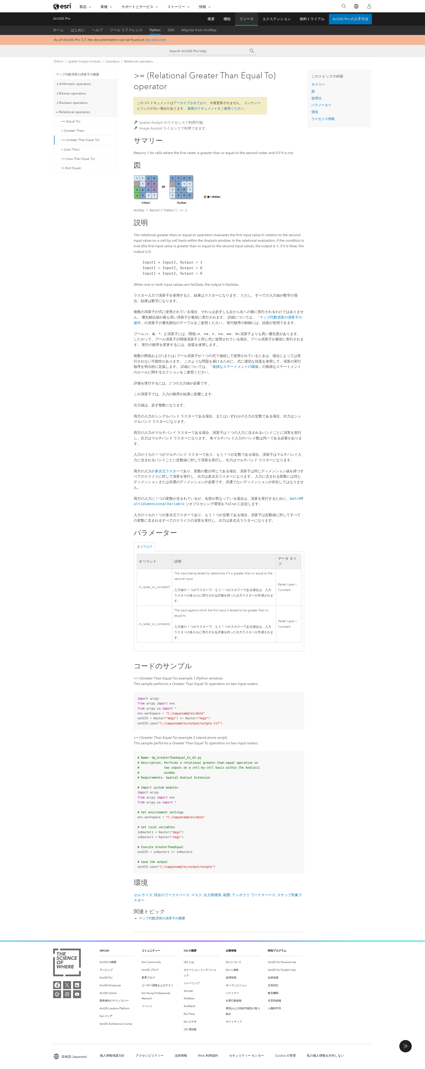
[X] (67, 985)
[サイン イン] (369, 6)
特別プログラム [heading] (277, 950)
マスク (196, 895)
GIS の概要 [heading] (190, 950)
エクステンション (277, 19)
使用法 (316, 98)
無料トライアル (312, 19)
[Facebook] (57, 985)
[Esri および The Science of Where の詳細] (67, 963)
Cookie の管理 (285, 1055)
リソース (247, 19)
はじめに (78, 30)
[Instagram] (67, 994)
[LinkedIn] (77, 985)
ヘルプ (97, 30)
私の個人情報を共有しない (325, 1055)
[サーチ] (252, 51)
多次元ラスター (167, 471)
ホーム (58, 30)
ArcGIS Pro (61, 18)
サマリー (318, 85)
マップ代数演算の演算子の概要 (77, 74)
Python (155, 30)
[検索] (344, 6)
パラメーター (321, 105)
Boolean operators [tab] (73, 103)
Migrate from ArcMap (199, 30)
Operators (112, 61)
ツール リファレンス (126, 30)
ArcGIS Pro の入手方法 (350, 19)
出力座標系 (212, 895)
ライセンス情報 (323, 119)
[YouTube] (77, 994)
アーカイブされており (190, 103)
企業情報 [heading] (231, 950)
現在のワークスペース (171, 895)
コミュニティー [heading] (151, 950)
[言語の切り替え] (356, 6)
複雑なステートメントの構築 (235, 367)
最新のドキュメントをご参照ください (215, 108)
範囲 (226, 895)
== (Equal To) (70, 121)
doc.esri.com (155, 40)
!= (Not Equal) (71, 168)
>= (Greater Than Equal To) (80, 140)
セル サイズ (143, 895)
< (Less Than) (70, 149)
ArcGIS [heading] (104, 950)
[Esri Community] (57, 994)
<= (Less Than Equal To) (78, 159)
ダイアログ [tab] (144, 547)
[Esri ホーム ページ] (62, 6)
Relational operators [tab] (74, 112)
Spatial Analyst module (84, 61)
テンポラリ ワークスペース (253, 895)
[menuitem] (117, 962)
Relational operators (138, 61)
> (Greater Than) (72, 131)
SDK (171, 30)
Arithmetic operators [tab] (75, 84)
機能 (227, 19)
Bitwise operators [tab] (72, 93)
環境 (314, 112)
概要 (211, 19)
